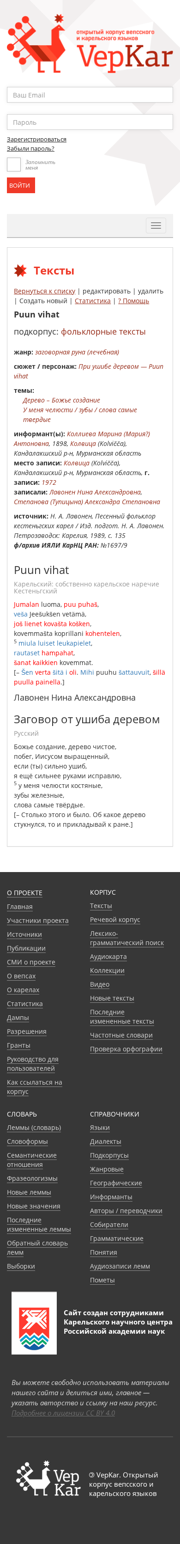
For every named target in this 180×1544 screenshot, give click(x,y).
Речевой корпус (115, 919)
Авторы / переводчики (126, 1210)
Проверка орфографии (126, 1048)
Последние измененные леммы (39, 1224)
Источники (24, 934)
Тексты (101, 905)
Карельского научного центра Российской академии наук (118, 1326)
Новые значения (33, 1206)
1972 (49, 482)
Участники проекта (38, 920)
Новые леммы (29, 1192)
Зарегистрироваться (36, 139)
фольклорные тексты (103, 331)
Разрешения (27, 1031)
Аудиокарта (108, 956)
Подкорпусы (109, 1155)
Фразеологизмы (32, 1178)
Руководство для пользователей (33, 1064)
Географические (116, 1182)
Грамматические (117, 1238)
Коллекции (107, 970)
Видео (99, 984)
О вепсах (21, 975)
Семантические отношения (32, 1160)
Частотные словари (121, 1035)
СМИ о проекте (31, 962)
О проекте (24, 892)
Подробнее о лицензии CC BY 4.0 (63, 1412)
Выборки (21, 1266)
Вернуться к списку (44, 291)
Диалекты (105, 1141)
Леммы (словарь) (34, 1127)
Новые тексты (112, 998)
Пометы (102, 1279)
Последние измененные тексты (122, 1016)
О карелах (23, 989)
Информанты (111, 1196)
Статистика (93, 300)
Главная (20, 906)
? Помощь (133, 300)
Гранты (18, 1045)
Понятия (103, 1252)
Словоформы (27, 1141)
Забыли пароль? (30, 148)
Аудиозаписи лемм (120, 1266)
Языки (100, 1127)
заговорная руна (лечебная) (77, 352)
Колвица (83, 443)
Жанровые (107, 1169)
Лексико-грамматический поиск (127, 938)
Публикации (26, 948)
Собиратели (109, 1224)
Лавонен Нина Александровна (95, 492)
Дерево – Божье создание (61, 400)
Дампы (18, 1017)
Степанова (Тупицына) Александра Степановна (87, 501)
